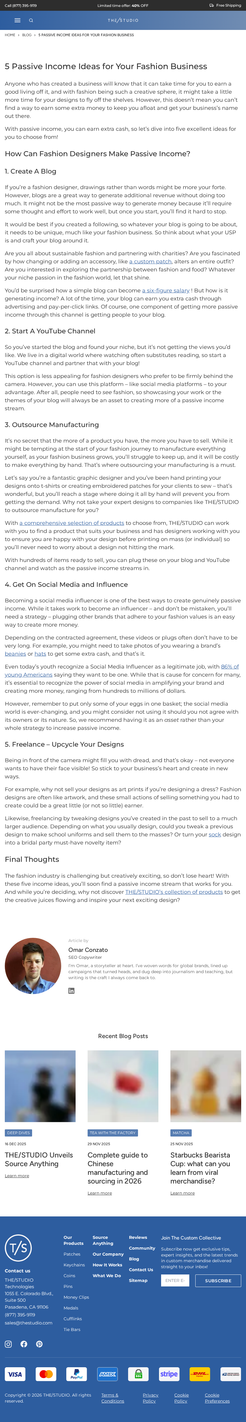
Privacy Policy (150, 1398)
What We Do (107, 1275)
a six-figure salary (166, 290)
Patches (72, 1254)
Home (10, 35)
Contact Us (141, 1269)
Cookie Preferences (217, 1398)
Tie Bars (72, 1329)
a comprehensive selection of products (72, 523)
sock (215, 834)
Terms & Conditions (112, 1398)
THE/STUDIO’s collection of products (174, 892)
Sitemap (138, 1280)
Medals (71, 1308)
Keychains (74, 1265)
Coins (69, 1275)
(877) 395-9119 (20, 1315)
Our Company (108, 1254)
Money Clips (76, 1297)
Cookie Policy (181, 1398)
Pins (68, 1286)
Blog (27, 35)
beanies (15, 654)
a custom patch (150, 261)
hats (40, 654)
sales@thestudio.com (28, 1323)
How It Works (107, 1265)
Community (142, 1248)
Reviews (138, 1237)
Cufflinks (73, 1318)
